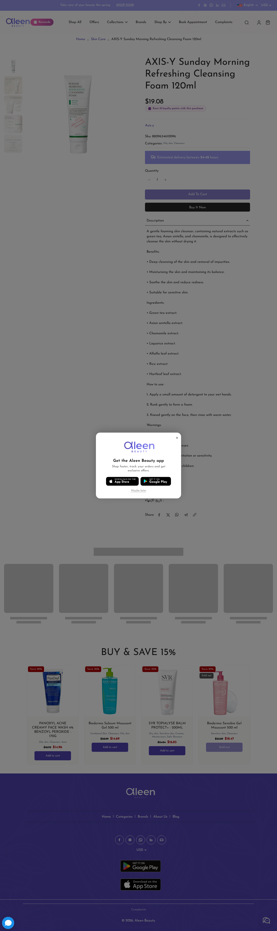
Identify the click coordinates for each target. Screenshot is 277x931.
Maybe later (138, 490)
